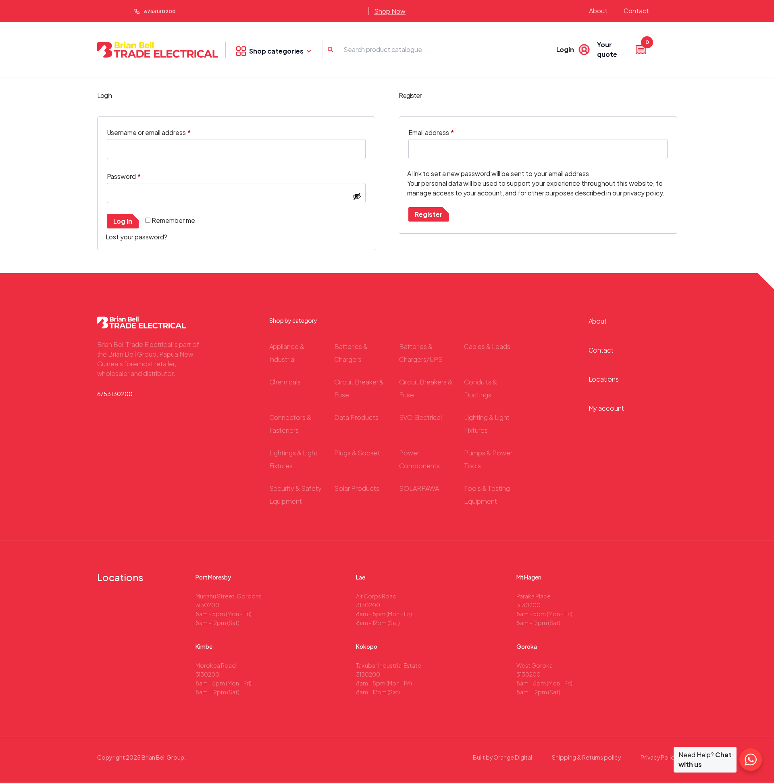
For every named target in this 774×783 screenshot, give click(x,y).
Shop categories (276, 51)
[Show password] (356, 196)
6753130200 (160, 11)
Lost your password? (137, 237)
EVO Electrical (420, 417)
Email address (431, 132)
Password (124, 176)
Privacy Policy (659, 757)
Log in (123, 221)
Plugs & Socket (357, 453)
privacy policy (643, 193)
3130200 (208, 605)
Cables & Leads (487, 346)
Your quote (622, 49)
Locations (604, 379)
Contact (636, 10)
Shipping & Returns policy (586, 757)
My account (606, 408)
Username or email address (149, 132)
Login (565, 49)
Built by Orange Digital (502, 757)
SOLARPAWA (419, 488)
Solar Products (356, 488)
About (598, 10)
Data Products (356, 417)
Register (429, 214)
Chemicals (285, 382)
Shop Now (390, 11)
